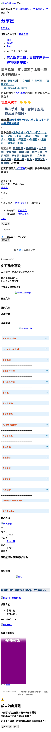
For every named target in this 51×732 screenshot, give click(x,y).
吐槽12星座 (23, 214)
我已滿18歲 (6, 727)
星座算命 (22, 210)
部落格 (10, 43)
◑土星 (18, 136)
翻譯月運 (12, 81)
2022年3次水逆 (11, 349)
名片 (9, 46)
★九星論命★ (9, 511)
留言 (24, 203)
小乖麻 (15, 163)
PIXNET (12, 692)
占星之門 (8, 684)
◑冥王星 (10, 139)
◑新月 (37, 132)
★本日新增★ (9, 338)
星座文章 (7, 479)
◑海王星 (33, 139)
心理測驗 (7, 490)
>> (46, 338)
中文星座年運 (9, 382)
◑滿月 (28, 132)
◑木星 (36, 136)
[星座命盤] (13, 642)
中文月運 (25, 81)
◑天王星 (21, 139)
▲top (3, 218)
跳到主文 (5, 28)
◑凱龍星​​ (10, 143)
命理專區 (7, 468)
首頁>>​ (21, 143)
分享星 (7, 21)
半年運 (6, 393)
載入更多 (5, 224)
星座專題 (7, 447)
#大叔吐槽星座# (10, 425)
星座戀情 (7, 457)
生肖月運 (37, 81)
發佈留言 (5, 240)
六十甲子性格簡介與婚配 (12, 501)
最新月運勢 (8, 403)
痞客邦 (18, 203)
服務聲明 (29, 694)
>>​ (12, 84)
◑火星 (9, 136)
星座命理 (23, 34)
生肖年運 (7, 360)
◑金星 (27, 136)
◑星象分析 (17, 132)
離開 (15, 727)
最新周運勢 (8, 414)
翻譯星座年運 (9, 371)
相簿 (9, 40)
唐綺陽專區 (8, 436)
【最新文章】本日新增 (15, 88)
